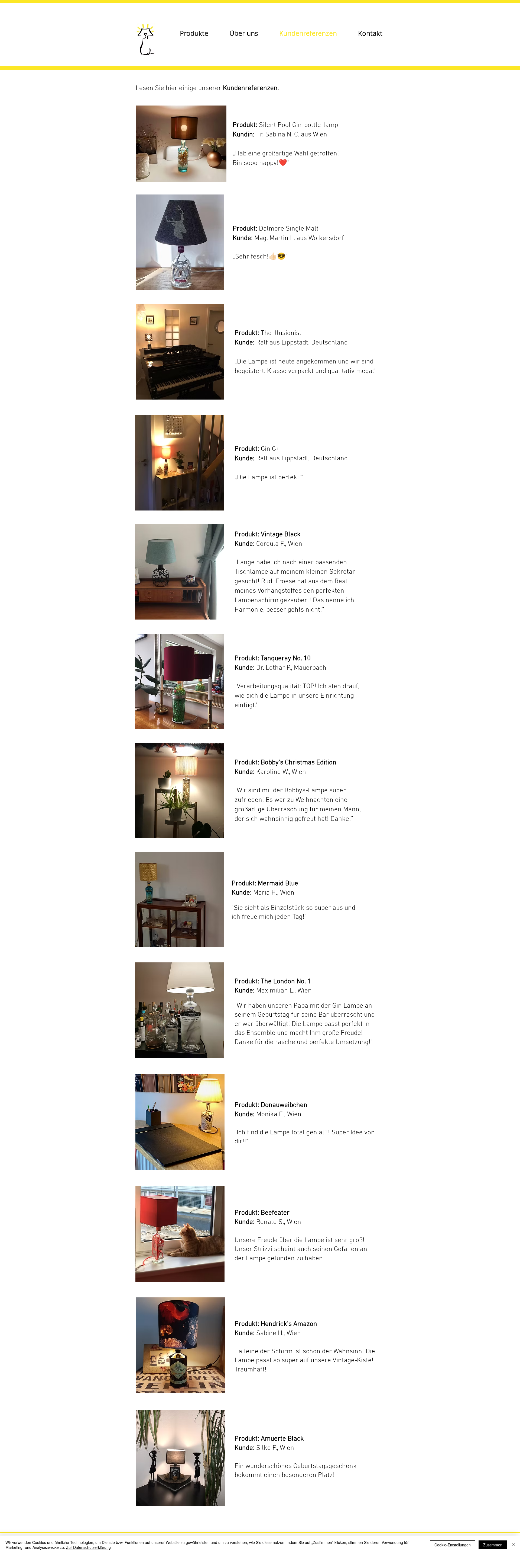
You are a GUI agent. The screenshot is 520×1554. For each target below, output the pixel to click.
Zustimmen (492, 1544)
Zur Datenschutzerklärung (88, 1547)
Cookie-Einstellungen (452, 1544)
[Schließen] (513, 1545)
